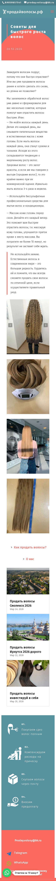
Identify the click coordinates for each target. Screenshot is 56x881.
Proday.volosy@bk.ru (28, 840)
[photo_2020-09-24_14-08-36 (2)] (28, 533)
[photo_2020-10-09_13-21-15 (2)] (28, 473)
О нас (30, 559)
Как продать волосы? (30, 547)
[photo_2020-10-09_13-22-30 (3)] (28, 354)
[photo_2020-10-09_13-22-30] (28, 413)
